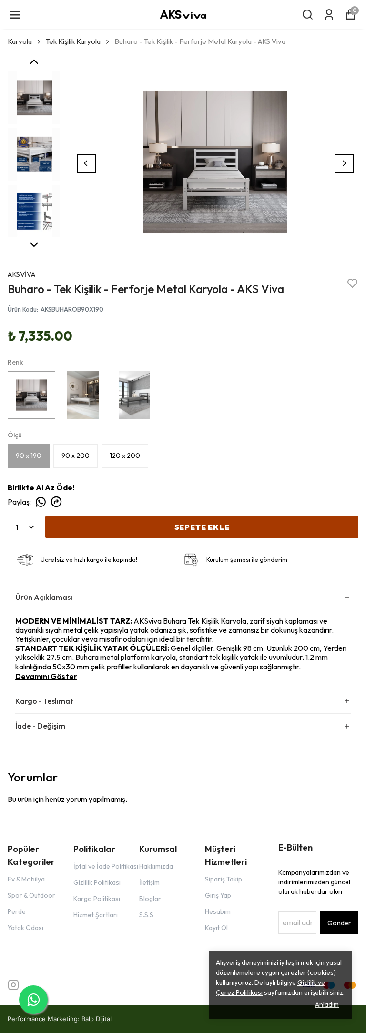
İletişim (149, 882)
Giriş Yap (218, 895)
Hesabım (218, 911)
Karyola (20, 41)
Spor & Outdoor (31, 895)
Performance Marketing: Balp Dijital (60, 1019)
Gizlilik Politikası (97, 882)
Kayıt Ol (216, 927)
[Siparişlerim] (329, 14)
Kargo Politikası (96, 898)
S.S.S (146, 915)
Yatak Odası (25, 927)
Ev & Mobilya (26, 879)
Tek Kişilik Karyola (73, 41)
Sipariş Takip (223, 879)
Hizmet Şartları (95, 915)
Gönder (339, 923)
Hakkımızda (156, 866)
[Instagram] (13, 985)
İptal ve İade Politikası (105, 866)
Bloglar (150, 898)
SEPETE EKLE (202, 527)
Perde (17, 911)
